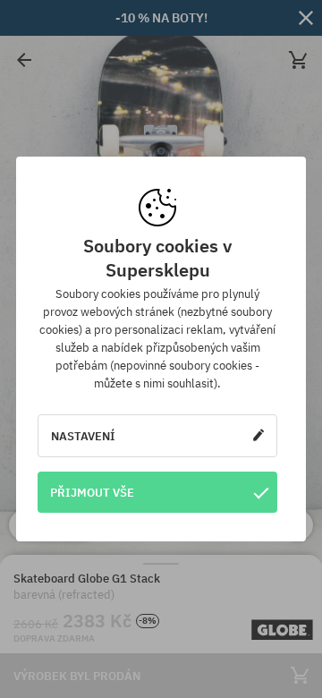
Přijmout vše (92, 492)
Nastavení (83, 436)
